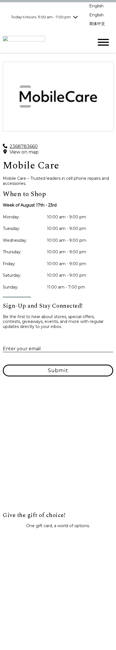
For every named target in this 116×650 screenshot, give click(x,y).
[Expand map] (58, 455)
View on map (24, 152)
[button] (58, 538)
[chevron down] (75, 16)
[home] (44, 42)
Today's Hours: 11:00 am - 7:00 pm (41, 17)
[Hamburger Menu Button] (103, 42)
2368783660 (24, 146)
